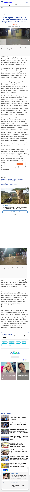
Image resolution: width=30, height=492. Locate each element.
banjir (18, 342)
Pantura (24, 342)
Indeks (16, 5)
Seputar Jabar (6, 344)
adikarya (4, 342)
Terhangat (13, 344)
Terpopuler (9, 5)
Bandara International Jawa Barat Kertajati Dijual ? (14, 336)
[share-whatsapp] (16, 353)
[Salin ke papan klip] (18, 353)
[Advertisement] (15, 231)
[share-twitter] (14, 353)
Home (3, 5)
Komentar (15, 356)
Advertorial (22, 5)
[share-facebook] (11, 353)
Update (20, 164)
